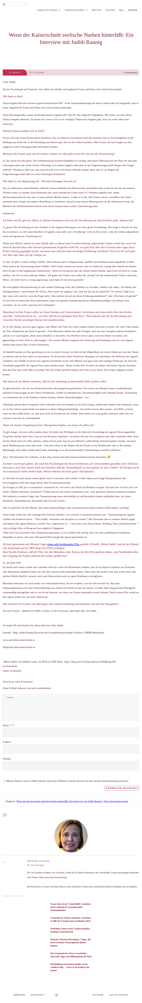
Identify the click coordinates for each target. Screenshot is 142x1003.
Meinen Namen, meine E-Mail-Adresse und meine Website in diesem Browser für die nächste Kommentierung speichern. (67, 781)
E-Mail (7, 742)
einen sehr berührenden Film (63, 544)
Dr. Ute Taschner (35, 865)
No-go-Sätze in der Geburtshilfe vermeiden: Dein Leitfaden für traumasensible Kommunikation (70, 907)
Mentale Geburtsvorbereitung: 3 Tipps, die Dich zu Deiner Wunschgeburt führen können (70, 942)
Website (7, 758)
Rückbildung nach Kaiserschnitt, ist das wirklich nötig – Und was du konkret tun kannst (69, 967)
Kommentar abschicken (122, 788)
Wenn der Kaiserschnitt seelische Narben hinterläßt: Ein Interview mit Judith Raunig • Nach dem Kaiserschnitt (72, 801)
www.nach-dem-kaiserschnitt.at (19, 640)
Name (9, 725)
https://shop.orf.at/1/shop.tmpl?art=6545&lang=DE (90, 661)
